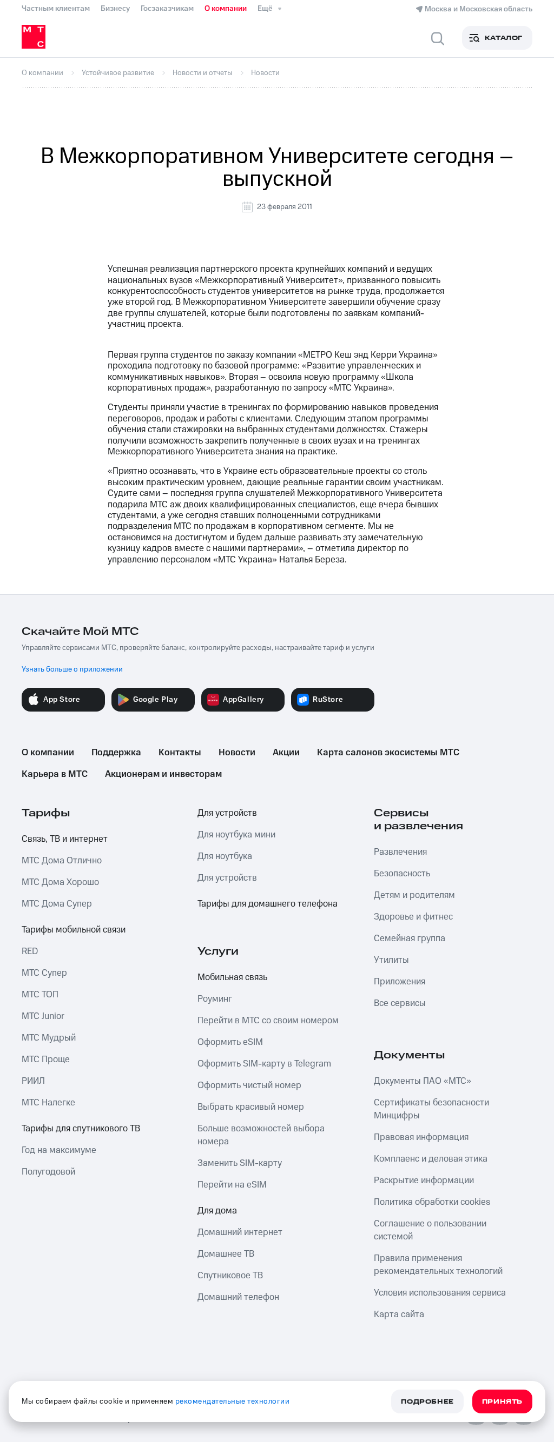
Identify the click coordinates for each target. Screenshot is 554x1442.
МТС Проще (46, 1059)
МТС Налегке (48, 1102)
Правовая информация (421, 1137)
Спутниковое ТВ (230, 1275)
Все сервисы (400, 1003)
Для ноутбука (224, 856)
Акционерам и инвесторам (163, 774)
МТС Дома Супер (57, 903)
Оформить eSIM (230, 1042)
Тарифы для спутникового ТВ (81, 1128)
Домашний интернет (239, 1232)
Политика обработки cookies (432, 1202)
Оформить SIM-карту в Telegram (264, 1063)
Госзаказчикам (167, 8)
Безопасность (402, 873)
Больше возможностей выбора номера (261, 1135)
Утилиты (391, 960)
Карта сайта (399, 1314)
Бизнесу (115, 8)
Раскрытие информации (424, 1180)
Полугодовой (48, 1171)
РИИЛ (33, 1081)
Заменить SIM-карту (239, 1163)
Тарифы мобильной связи (74, 929)
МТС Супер (44, 973)
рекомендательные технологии (232, 1401)
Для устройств (227, 813)
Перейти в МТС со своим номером (268, 1020)
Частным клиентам (56, 8)
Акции (286, 752)
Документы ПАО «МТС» (422, 1081)
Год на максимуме (59, 1150)
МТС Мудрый (49, 1037)
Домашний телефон (238, 1297)
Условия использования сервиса (440, 1292)
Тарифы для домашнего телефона (267, 903)
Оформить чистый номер (249, 1085)
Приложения (399, 981)
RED (30, 951)
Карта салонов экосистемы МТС (388, 752)
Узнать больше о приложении (72, 669)
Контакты (180, 752)
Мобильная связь (232, 977)
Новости (237, 752)
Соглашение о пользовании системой (430, 1230)
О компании (226, 8)
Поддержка (116, 752)
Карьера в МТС (55, 774)
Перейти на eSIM (232, 1184)
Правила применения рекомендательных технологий (438, 1265)
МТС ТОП (40, 994)
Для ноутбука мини (236, 834)
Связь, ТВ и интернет (65, 839)
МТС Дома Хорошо (60, 882)
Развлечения (400, 852)
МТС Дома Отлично (62, 860)
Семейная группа (409, 938)
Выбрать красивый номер (250, 1107)
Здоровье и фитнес (413, 916)
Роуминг (214, 998)
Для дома (217, 1210)
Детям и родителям (414, 895)
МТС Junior (43, 1016)
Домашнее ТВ (225, 1254)
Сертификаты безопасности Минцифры (431, 1109)
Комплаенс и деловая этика (430, 1158)
